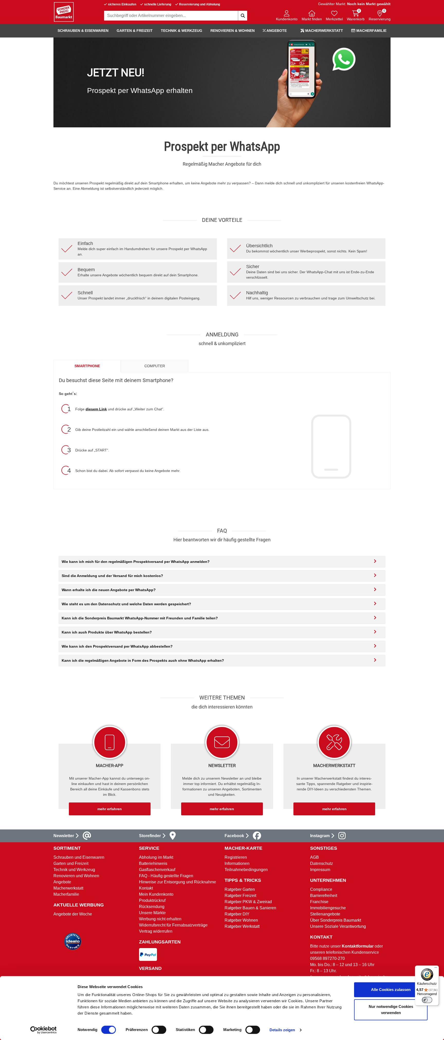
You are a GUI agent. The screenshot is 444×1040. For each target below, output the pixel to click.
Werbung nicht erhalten (160, 919)
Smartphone (87, 366)
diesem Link (96, 409)
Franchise (319, 902)
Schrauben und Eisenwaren (78, 857)
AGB (314, 857)
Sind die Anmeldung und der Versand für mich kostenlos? (112, 576)
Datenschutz (321, 863)
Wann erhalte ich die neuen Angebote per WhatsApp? (109, 590)
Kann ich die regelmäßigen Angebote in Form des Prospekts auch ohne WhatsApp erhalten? (143, 660)
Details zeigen (282, 1030)
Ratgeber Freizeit (240, 895)
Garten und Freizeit (70, 863)
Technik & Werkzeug (181, 31)
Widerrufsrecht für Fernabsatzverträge (173, 925)
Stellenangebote (325, 914)
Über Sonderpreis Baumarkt (335, 920)
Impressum (320, 869)
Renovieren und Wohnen (76, 876)
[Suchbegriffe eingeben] (242, 16)
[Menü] (436, 969)
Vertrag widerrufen (155, 931)
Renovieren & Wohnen (232, 31)
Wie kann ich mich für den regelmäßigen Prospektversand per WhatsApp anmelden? (136, 562)
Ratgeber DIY (237, 914)
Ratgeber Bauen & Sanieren (250, 908)
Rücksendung (151, 906)
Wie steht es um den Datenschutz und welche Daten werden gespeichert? (126, 604)
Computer (154, 366)
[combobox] (175, 16)
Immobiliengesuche (328, 908)
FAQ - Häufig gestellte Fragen (166, 876)
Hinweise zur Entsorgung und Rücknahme (177, 882)
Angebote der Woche (72, 914)
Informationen (237, 863)
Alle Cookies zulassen (391, 989)
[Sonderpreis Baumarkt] (63, 12)
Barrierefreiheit (323, 895)
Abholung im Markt (156, 857)
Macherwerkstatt (323, 31)
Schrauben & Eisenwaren (83, 31)
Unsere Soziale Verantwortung (338, 926)
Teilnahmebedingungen (246, 869)
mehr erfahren (109, 809)
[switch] (159, 1030)
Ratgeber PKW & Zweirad (248, 902)
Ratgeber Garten (240, 889)
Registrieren (236, 857)
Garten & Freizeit (135, 31)
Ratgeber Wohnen (241, 920)
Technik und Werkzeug (74, 869)
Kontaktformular (358, 946)
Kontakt (146, 888)
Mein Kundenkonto (156, 894)
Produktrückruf (152, 900)
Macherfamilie (370, 31)
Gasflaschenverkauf (157, 869)
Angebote (276, 31)
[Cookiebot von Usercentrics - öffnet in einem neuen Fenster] (43, 1030)
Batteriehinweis (153, 863)
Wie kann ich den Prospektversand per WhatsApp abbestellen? (117, 646)
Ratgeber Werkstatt (242, 926)
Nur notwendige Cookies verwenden (391, 1009)
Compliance (321, 889)
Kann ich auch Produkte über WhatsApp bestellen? (107, 632)
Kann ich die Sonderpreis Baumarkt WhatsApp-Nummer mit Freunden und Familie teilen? (140, 618)
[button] (287, 16)
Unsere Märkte (152, 913)
